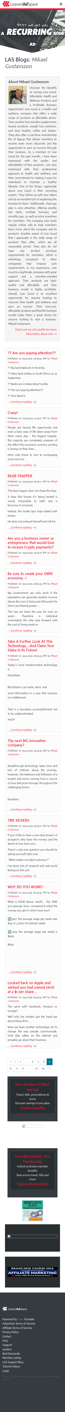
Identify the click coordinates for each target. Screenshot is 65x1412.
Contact (6, 1336)
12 (23, 1068)
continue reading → (23, 401)
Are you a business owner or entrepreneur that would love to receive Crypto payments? (31, 542)
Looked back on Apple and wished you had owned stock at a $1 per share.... (31, 987)
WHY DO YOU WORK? (25, 887)
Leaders (7, 1349)
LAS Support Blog (12, 1362)
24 (43, 1068)
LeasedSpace (23, 4)
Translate (29, 1319)
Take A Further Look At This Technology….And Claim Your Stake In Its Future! (31, 645)
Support (7, 1345)
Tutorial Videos (11, 1366)
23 (36, 1068)
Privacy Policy (10, 1332)
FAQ (5, 1340)
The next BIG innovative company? (27, 742)
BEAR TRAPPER (20, 476)
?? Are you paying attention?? (32, 353)
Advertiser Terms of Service (18, 1323)
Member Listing (11, 1357)
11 (17, 1068)
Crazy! (13, 412)
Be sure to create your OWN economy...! (30, 575)
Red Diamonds (11, 1353)
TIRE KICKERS (18, 820)
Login (5, 1370)
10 (11, 1068)
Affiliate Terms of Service (17, 1328)
